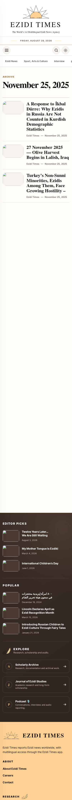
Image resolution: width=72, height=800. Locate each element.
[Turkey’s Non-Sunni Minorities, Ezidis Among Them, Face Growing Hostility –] (13, 179)
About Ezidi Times (14, 768)
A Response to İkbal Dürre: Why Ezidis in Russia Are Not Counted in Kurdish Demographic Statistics (46, 116)
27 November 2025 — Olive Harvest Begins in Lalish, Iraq (47, 152)
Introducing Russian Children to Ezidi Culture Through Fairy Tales (44, 626)
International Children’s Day (40, 563)
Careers (8, 775)
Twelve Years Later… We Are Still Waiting (35, 533)
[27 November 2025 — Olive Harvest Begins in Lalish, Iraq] (13, 151)
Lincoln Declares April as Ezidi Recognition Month (38, 610)
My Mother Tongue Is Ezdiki (40, 548)
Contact (8, 782)
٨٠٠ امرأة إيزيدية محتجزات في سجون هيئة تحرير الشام (37, 595)
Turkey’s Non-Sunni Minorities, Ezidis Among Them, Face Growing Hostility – (46, 183)
